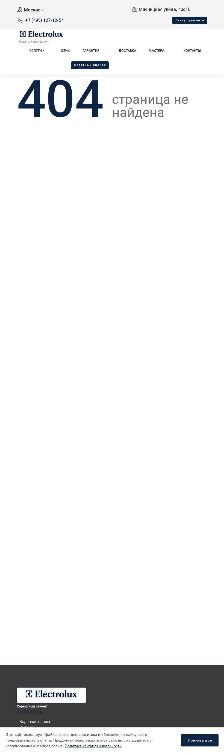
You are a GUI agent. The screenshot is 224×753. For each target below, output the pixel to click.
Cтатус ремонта (189, 20)
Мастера (156, 51)
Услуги (35, 51)
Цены (65, 51)
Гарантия (91, 51)
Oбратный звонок (90, 65)
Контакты (192, 51)
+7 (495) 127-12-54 (44, 20)
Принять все (200, 740)
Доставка (127, 51)
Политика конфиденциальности (93, 746)
